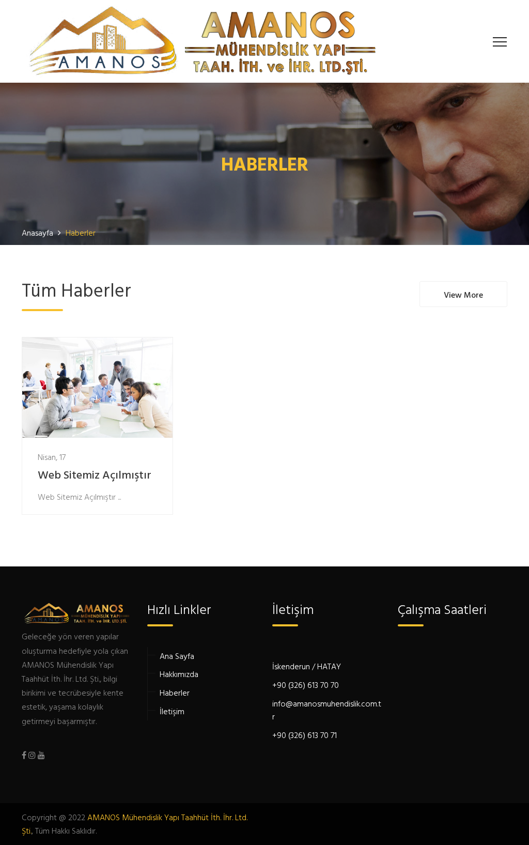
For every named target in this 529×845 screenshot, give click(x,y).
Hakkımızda (179, 674)
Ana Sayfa (177, 656)
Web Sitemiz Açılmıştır (94, 476)
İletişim (172, 711)
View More (463, 294)
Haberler (175, 692)
